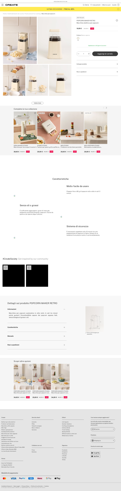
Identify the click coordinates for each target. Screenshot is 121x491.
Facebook (64, 450)
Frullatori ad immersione (8, 424)
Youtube (64, 457)
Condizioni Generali (6, 486)
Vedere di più (37, 103)
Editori (64, 417)
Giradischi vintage (6, 439)
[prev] (104, 107)
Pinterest (64, 454)
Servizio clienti (36, 417)
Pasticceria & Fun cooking (33, 13)
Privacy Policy (25, 486)
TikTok (64, 459)
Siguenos (64, 445)
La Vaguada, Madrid (6, 465)
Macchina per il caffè (7, 435)
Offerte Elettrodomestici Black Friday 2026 (13, 447)
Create (3, 417)
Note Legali (17, 486)
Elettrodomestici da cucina (16, 13)
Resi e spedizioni (13, 345)
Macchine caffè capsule (7, 426)
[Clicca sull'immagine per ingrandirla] (94, 319)
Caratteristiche (12, 327)
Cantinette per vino (6, 443)
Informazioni (11, 309)
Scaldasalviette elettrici (7, 431)
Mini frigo (4, 427)
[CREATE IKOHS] (11, 5)
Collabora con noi (37, 445)
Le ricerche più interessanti (8, 451)
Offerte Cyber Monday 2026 (8, 449)
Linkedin (64, 455)
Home (5, 13)
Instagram (64, 452)
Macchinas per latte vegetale (9, 433)
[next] (106, 107)
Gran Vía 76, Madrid (6, 463)
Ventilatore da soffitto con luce (9, 441)
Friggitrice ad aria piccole (8, 437)
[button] (14, 276)
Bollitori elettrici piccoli (7, 445)
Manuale (10, 336)
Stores (3, 458)
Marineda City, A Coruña (7, 467)
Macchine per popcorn (48, 13)
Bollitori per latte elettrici (8, 422)
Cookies (46, 486)
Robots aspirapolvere (7, 429)
